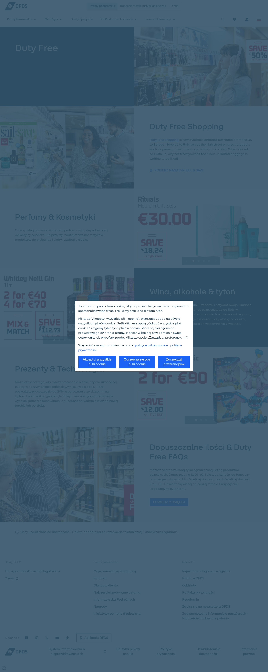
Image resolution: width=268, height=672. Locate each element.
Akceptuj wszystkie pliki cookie (97, 362)
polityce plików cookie (151, 345)
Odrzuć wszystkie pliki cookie (137, 362)
